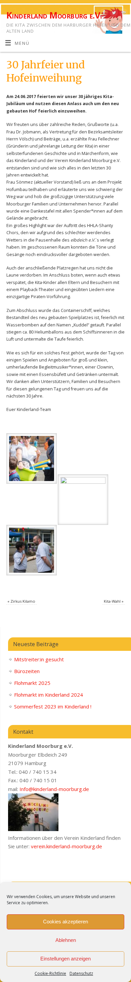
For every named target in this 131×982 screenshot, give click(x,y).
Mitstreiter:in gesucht (39, 659)
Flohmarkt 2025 (32, 682)
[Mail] (123, 13)
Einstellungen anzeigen (65, 958)
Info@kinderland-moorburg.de (54, 789)
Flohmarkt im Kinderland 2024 (48, 694)
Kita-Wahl (114, 601)
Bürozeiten (27, 671)
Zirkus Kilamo (21, 601)
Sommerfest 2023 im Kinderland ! (52, 706)
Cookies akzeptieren (65, 921)
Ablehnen (65, 940)
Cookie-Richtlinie (50, 973)
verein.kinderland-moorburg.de (66, 846)
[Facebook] (103, 13)
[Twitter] (113, 13)
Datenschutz (81, 973)
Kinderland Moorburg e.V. (54, 15)
